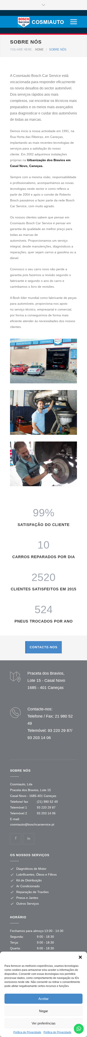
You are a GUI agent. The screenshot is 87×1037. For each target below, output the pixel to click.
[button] (80, 957)
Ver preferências (44, 1023)
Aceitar (43, 999)
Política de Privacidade (27, 1032)
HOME (39, 49)
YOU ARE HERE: (21, 49)
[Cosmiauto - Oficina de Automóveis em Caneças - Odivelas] (39, 22)
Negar (43, 1011)
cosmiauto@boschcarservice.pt (32, 824)
